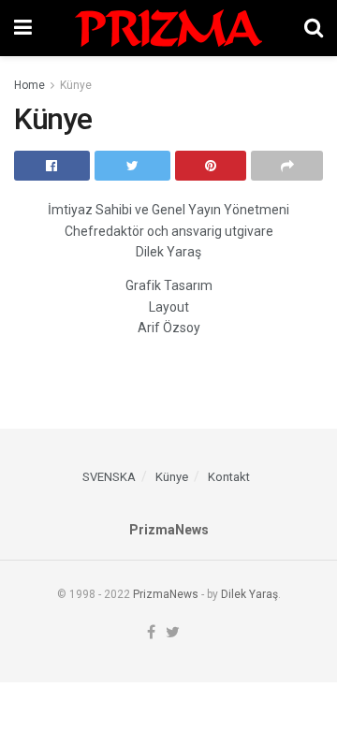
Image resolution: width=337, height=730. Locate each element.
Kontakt (229, 477)
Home (29, 85)
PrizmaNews (165, 594)
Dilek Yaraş (249, 594)
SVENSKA (109, 477)
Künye (76, 85)
